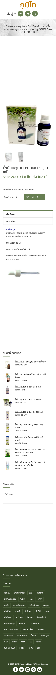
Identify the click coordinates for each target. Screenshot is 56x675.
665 (38, 647)
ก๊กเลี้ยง (7, 611)
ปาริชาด (19, 617)
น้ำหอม (33, 635)
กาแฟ (23, 641)
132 (30, 641)
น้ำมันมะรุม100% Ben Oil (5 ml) (28, 386)
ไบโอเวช (28, 611)
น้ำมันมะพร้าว (19, 592)
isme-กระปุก (9, 623)
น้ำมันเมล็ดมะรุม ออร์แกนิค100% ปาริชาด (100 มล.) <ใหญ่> (30, 464)
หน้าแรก (8, 26)
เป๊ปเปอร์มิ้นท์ (9, 647)
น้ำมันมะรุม (9, 494)
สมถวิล (18, 611)
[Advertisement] (28, 69)
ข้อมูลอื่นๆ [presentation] (11, 221)
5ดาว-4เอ (34, 623)
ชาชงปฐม (44, 635)
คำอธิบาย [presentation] (10, 214)
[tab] (28, 213)
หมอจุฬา (22, 623)
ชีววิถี (38, 611)
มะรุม (14, 641)
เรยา (31, 647)
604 (6, 641)
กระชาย (41, 629)
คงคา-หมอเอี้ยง (11, 629)
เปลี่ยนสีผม (22, 635)
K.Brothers (34, 605)
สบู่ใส (6, 605)
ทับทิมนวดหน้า (10, 599)
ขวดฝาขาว (8, 635)
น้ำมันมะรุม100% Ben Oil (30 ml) (28, 399)
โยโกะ (38, 641)
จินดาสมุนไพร (27, 629)
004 (47, 611)
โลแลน (7, 592)
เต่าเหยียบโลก (19, 605)
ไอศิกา (39, 599)
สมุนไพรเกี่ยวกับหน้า (28, 26)
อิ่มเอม (29, 617)
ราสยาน (40, 592)
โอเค (31, 599)
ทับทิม (22, 599)
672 (30, 592)
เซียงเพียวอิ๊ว (42, 617)
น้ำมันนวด (8, 617)
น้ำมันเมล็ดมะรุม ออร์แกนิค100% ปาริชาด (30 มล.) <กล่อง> (30, 451)
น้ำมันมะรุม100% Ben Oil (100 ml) (29, 412)
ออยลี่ (22, 647)
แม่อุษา (46, 605)
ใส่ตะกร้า (35, 197)
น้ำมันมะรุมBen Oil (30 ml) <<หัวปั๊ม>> (30, 361)
